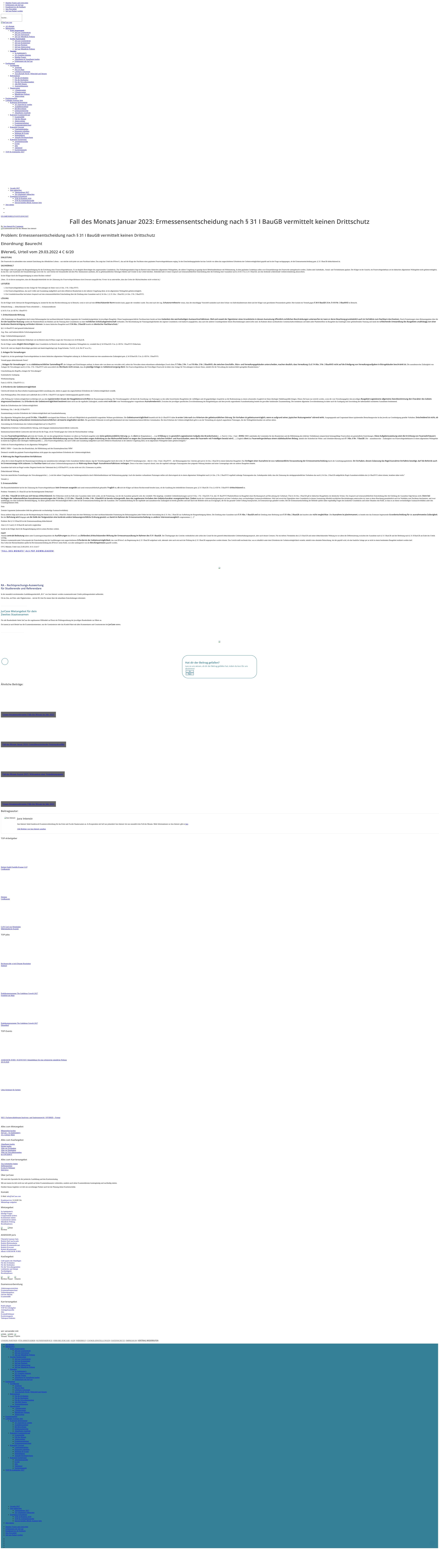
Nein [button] (189, 674)
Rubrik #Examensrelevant (10, 1245)
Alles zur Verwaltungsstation (11, 1152)
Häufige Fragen (7, 1214)
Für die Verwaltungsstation (10, 1267)
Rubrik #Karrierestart (8, 1249)
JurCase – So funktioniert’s (10, 1133)
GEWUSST (24, 216)
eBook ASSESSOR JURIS (11, 1251)
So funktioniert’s (7, 1211)
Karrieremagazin (7, 1316)
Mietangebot (10, 1347)
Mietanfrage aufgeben (9, 1202)
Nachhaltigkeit (6, 1271)
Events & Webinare (8, 1168)
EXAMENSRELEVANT (10, 216)
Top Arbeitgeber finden (9, 1164)
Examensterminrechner (9, 1290)
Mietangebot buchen (8, 1131)
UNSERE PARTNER (9, 1341)
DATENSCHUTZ (118, 1341)
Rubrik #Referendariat (9, 1243)
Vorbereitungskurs (7, 1292)
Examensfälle (6, 1297)
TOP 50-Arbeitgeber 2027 (14, 1470)
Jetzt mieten (9, 1523)
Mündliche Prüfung (8, 1222)
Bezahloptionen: (7, 1273)
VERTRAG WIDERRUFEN (148, 1340)
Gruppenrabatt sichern (9, 1216)
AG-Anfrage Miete (8, 1135)
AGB (73, 1341)
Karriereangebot (11, 1417)
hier (186, 824)
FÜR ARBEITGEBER (26, 1341)
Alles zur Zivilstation (8, 1148)
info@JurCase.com (14, 1196)
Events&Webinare (7, 1314)
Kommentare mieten (8, 1218)
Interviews (4, 1170)
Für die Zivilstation (8, 1263)
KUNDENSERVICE (44, 1341)
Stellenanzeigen (6, 1166)
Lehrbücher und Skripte (9, 1269)
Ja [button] (190, 671)
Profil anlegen (6, 1306)
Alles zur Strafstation (8, 1150)
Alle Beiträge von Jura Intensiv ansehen (31, 829)
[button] (27, 551)
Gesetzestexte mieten (8, 1220)
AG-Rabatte (9, 1345)
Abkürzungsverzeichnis (9, 1288)
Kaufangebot (10, 1382)
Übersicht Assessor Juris (9, 1239)
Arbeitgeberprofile (7, 1310)
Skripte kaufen (6, 1146)
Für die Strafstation (8, 1265)
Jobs (2, 1312)
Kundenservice (6, 1200)
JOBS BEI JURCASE (61, 1341)
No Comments (18, 226)
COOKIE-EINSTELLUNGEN (98, 1341)
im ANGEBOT (6, 1154)
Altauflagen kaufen (8, 1144)
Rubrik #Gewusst (7, 1247)
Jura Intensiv (8, 226)
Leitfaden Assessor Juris (14, 1419)
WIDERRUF (81, 1341)
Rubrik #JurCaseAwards (10, 1241)
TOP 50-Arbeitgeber (8, 1308)
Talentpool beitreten (8, 1318)
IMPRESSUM (131, 1341)
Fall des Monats (6, 1294)
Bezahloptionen (6, 1224)
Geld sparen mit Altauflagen (11, 1261)
